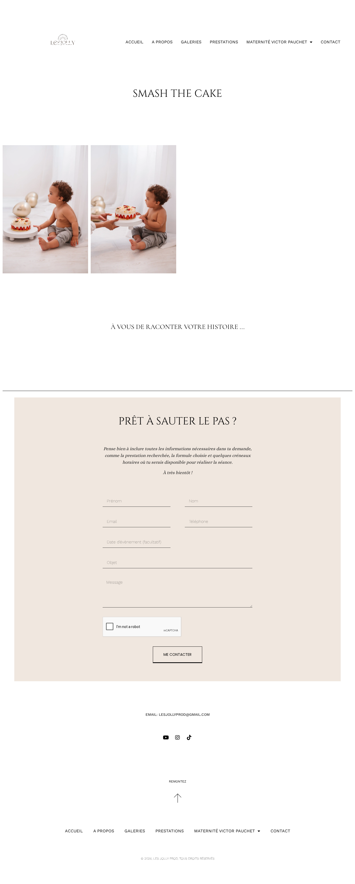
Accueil (134, 41)
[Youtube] (166, 737)
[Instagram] (177, 737)
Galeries (191, 41)
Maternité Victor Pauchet (276, 41)
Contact (330, 41)
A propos (162, 41)
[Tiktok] (189, 737)
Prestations (224, 41)
